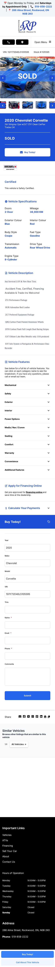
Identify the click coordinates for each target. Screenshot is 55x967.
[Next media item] (52, 78)
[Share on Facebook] (24, 717)
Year (7, 540)
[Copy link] (48, 717)
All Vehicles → (19, 744)
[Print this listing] (45, 717)
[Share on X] (29, 717)
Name (8, 618)
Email (8, 633)
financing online (34, 492)
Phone (8, 648)
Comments (9, 664)
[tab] (13, 874)
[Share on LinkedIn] (41, 717)
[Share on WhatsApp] (33, 717)
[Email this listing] (20, 717)
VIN (6, 587)
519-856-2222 (43, 6)
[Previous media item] (3, 78)
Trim (7, 602)
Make (7, 556)
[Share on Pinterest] (37, 717)
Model (7, 571)
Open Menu (41, 42)
